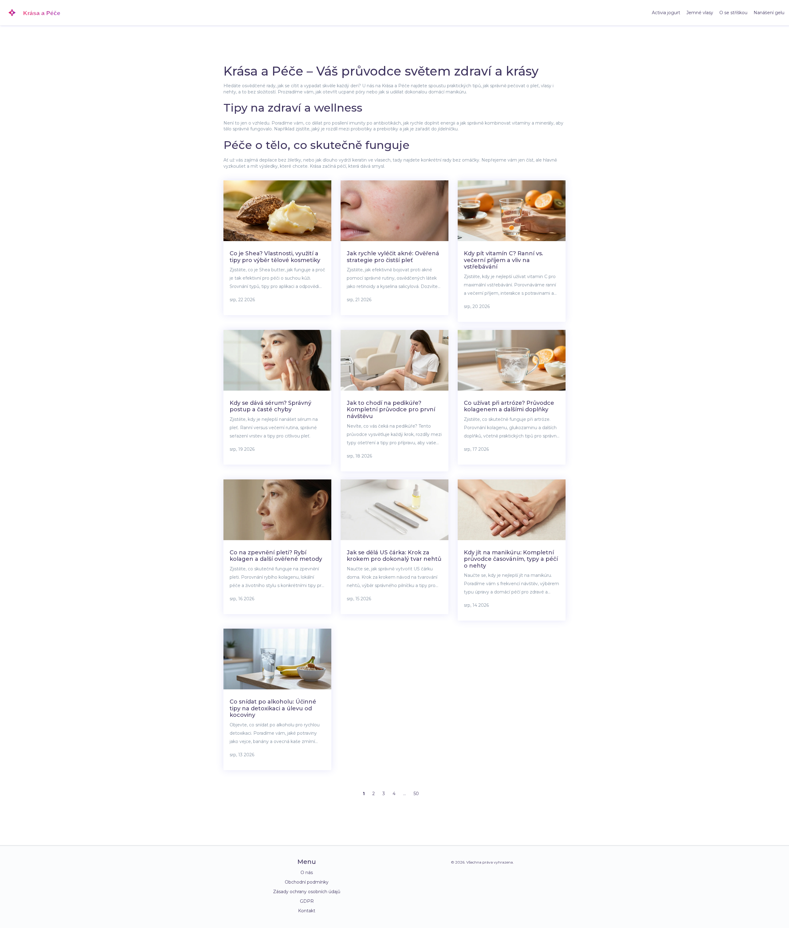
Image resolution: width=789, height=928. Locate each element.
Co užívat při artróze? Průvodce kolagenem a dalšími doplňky (509, 406)
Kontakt (306, 911)
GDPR (307, 901)
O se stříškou (733, 12)
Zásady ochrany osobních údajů (306, 891)
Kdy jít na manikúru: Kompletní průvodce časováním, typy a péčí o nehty (511, 559)
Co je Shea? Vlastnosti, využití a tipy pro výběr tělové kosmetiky (275, 257)
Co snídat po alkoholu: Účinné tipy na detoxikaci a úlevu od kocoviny (273, 708)
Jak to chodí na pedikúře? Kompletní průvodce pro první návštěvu (391, 410)
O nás (306, 872)
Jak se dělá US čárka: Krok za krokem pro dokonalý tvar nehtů (394, 556)
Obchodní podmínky (307, 882)
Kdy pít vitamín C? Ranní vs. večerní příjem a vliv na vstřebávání (503, 260)
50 (416, 793)
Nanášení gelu (769, 12)
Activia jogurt (666, 12)
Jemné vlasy (699, 12)
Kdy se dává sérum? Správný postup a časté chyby (270, 406)
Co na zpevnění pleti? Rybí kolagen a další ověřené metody (276, 556)
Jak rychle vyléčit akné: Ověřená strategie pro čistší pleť (393, 257)
